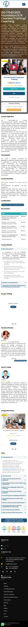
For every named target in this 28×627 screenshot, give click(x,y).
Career (5, 611)
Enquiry (5, 608)
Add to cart (14, 89)
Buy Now (13, 307)
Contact (6, 616)
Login (14, 93)
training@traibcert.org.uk (8, 469)
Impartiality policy (8, 591)
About (5, 583)
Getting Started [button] (7, 457)
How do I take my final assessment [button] (13, 503)
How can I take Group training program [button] (11, 492)
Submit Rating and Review (20, 360)
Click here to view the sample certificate (12, 205)
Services (6, 586)
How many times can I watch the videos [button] (12, 499)
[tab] (14, 249)
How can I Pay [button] (6, 476)
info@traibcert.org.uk (11, 564)
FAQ (5, 614)
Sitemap (6, 602)
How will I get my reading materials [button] (13, 495)
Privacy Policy (7, 600)
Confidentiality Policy (9, 589)
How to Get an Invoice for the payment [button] (11, 479)
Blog (5, 605)
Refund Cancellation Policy (11, 597)
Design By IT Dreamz (6, 624)
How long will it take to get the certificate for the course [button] (12, 506)
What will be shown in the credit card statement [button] (14, 483)
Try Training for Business (14, 110)
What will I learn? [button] (7, 249)
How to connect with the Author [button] (12, 512)
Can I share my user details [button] (10, 510)
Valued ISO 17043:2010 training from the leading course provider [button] (13, 286)
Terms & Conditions (9, 594)
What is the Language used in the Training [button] (13, 487)
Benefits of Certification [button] (10, 283)
